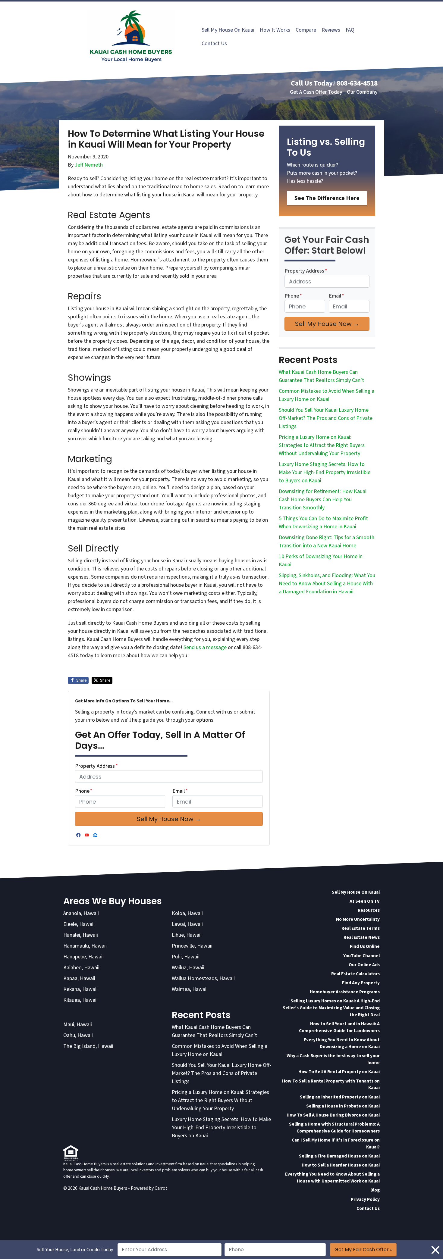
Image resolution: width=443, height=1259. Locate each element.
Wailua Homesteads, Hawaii (203, 978)
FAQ (350, 30)
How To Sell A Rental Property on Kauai (339, 1071)
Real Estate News (362, 937)
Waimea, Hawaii (190, 989)
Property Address (96, 766)
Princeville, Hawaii (192, 946)
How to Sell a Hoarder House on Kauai (341, 1165)
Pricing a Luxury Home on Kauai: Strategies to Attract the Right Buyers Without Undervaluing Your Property (322, 445)
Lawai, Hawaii (187, 924)
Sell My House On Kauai (228, 30)
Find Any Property (361, 982)
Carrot (161, 1188)
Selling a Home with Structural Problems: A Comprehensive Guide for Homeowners (334, 1127)
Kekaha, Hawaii (80, 989)
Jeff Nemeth (89, 165)
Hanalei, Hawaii (80, 935)
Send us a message (205, 647)
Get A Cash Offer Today (316, 92)
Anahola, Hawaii (81, 913)
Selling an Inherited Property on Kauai (340, 1097)
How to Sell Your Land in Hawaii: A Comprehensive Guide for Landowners (339, 1027)
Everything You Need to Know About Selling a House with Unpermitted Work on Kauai (332, 1177)
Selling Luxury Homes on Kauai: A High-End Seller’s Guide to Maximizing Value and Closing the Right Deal (331, 1008)
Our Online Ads (364, 964)
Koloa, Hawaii (187, 913)
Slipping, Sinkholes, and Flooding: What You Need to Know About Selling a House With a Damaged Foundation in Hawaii (327, 583)
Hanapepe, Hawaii (83, 957)
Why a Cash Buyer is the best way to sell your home (333, 1059)
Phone (84, 791)
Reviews (331, 30)
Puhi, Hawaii (186, 957)
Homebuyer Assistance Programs (345, 992)
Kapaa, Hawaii (79, 978)
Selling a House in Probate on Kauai (343, 1106)
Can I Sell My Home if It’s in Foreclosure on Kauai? (336, 1143)
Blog (375, 1190)
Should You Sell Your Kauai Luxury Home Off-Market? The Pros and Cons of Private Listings (325, 418)
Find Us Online (365, 946)
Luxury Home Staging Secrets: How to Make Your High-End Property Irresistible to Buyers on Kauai (324, 472)
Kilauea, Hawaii (80, 1000)
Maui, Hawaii (77, 1024)
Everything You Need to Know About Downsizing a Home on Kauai (342, 1043)
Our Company (362, 92)
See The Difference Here (327, 198)
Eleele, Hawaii (79, 924)
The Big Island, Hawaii (88, 1046)
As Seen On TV (365, 901)
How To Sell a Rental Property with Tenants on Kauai (331, 1084)
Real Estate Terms (360, 928)
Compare (306, 30)
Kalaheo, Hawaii (81, 967)
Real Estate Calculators (355, 973)
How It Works (275, 30)
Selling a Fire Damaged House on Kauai (339, 1156)
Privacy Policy (365, 1199)
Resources (369, 910)
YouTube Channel (361, 955)
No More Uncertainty (358, 919)
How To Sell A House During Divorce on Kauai (333, 1115)
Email (180, 791)
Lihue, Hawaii (187, 935)
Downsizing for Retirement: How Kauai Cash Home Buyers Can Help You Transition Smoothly (322, 499)
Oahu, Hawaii (78, 1035)
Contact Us (214, 43)
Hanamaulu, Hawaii (85, 946)
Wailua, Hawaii (188, 967)
